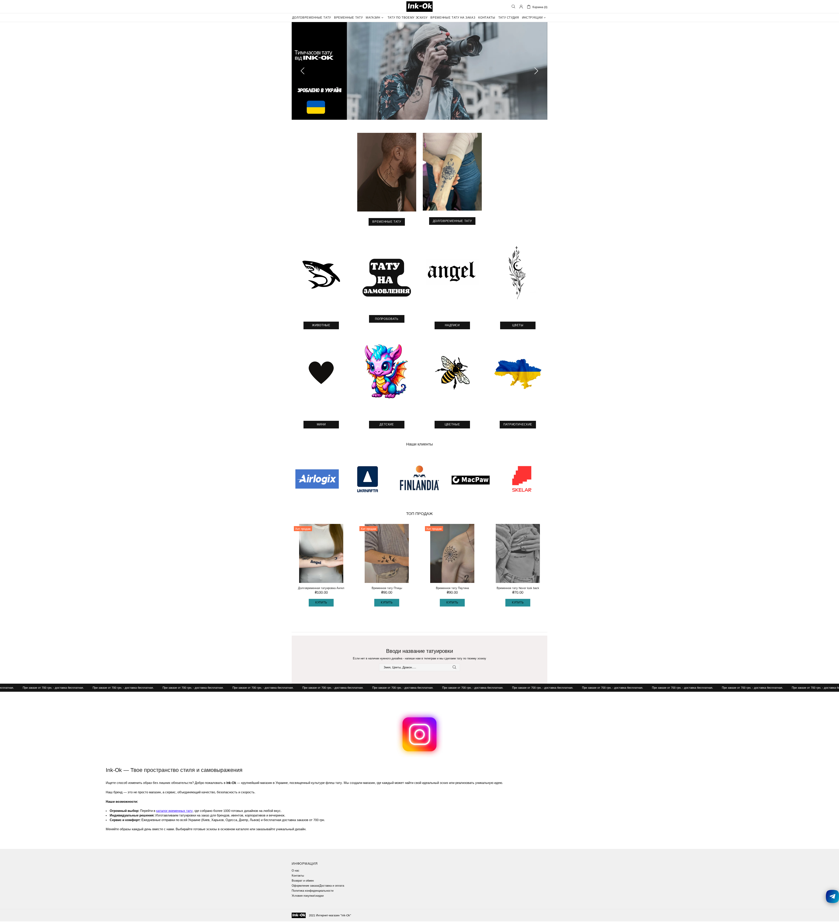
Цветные (452, 425)
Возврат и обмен (303, 881)
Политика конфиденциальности (312, 891)
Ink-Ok (419, 6)
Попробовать (386, 319)
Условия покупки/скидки (308, 896)
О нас (295, 871)
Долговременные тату (452, 221)
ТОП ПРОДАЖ (419, 514)
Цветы (517, 326)
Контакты (298, 876)
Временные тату (386, 222)
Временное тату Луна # (321, 588)
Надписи (452, 326)
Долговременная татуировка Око (518, 588)
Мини (321, 425)
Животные (321, 326)
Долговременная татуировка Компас (387, 588)
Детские (387, 425)
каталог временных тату (174, 811)
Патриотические (517, 425)
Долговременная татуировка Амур (452, 588)
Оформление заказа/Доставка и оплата (318, 886)
